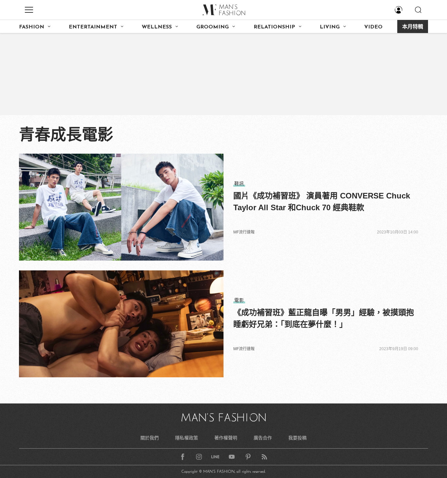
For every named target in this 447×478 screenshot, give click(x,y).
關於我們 (149, 437)
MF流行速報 (244, 232)
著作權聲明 (225, 437)
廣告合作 (263, 437)
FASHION (31, 27)
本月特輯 (412, 27)
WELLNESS (157, 27)
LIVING (330, 27)
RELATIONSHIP (274, 27)
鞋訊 (239, 183)
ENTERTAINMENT (93, 27)
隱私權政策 (186, 437)
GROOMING (212, 27)
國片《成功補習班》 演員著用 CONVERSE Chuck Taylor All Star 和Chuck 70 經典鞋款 (321, 201)
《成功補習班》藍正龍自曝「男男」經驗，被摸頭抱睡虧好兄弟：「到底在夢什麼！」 (323, 318)
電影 (239, 300)
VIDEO (373, 27)
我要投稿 (297, 437)
